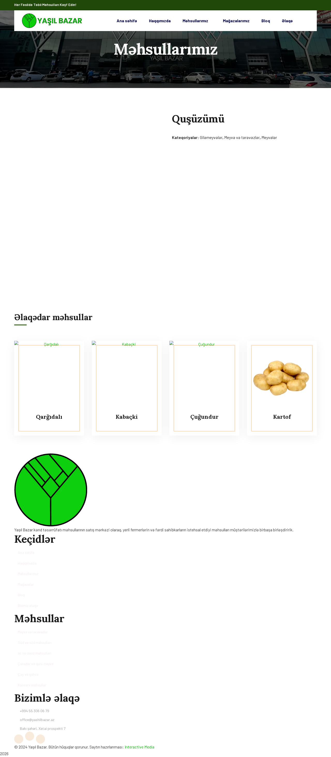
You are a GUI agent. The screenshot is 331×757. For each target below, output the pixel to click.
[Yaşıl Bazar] (52, 20)
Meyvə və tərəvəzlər (242, 137)
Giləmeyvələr (211, 137)
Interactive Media (139, 746)
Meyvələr (269, 137)
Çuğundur (204, 416)
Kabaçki (127, 416)
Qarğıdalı (49, 416)
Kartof (282, 416)
